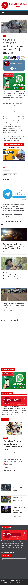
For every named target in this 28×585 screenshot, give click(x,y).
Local (4, 36)
